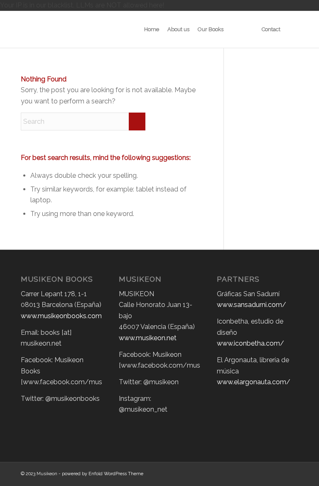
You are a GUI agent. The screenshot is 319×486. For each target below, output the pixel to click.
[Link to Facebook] (279, 472)
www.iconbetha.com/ (250, 343)
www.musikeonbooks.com (61, 316)
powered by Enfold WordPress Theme (102, 473)
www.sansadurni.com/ (251, 305)
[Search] (291, 29)
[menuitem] (151, 29)
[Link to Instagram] (292, 472)
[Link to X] (267, 472)
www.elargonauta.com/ (253, 382)
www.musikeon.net (148, 338)
